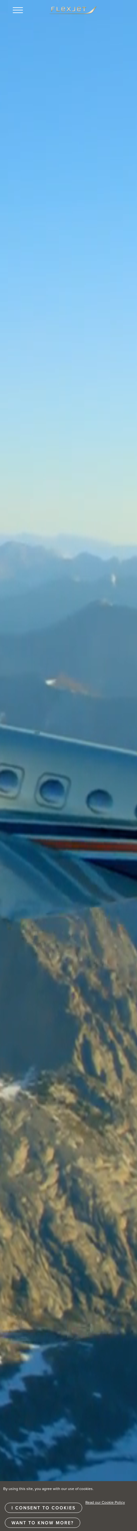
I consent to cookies (43, 1508)
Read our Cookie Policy (105, 1502)
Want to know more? (42, 1523)
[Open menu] (18, 10)
